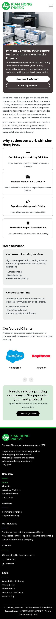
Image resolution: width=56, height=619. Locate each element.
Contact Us (7, 497)
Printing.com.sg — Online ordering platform (22, 532)
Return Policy (8, 596)
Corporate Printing (10, 515)
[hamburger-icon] (51, 6)
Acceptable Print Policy (13, 581)
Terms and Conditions (12, 592)
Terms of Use (8, 588)
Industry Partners (10, 493)
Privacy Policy (8, 585)
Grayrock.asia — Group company (17, 539)
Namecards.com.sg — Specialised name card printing (27, 535)
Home (5, 482)
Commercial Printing (12, 512)
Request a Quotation (27, 79)
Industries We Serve (11, 490)
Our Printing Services (27, 85)
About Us (6, 486)
